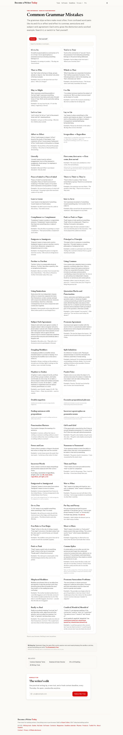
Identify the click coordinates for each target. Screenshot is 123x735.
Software (64, 3)
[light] (107, 3)
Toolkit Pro (92, 725)
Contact (20, 730)
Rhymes (79, 725)
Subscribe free (80, 694)
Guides (34, 725)
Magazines (60, 725)
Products (85, 725)
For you (79, 3)
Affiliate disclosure (35, 730)
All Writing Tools (35, 665)
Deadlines (72, 3)
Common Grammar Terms (37, 662)
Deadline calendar (70, 725)
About (99, 725)
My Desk (39, 725)
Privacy (26, 730)
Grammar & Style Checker (57, 662)
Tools (58, 3)
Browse (32, 39)
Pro (85, 3)
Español (20, 727)
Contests (53, 725)
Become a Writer (26, 3)
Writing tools (27, 725)
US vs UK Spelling (74, 662)
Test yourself (43, 39)
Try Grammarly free (52, 647)
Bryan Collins (65, 722)
